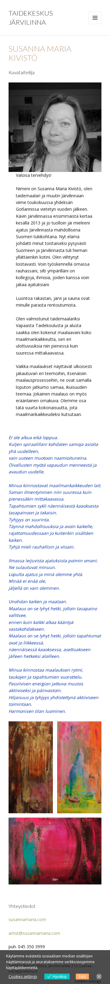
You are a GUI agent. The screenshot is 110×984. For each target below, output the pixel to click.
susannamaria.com (27, 919)
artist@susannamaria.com (34, 933)
